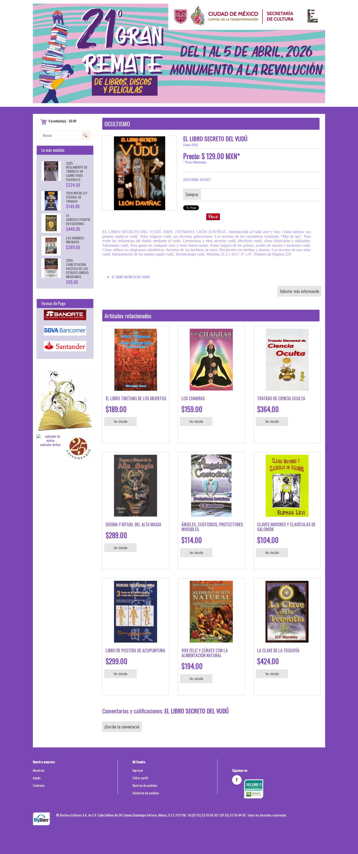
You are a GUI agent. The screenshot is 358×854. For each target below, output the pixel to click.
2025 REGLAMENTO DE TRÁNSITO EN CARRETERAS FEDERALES (76, 171)
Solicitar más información (299, 291)
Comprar (192, 194)
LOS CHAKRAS (193, 398)
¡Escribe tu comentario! (121, 727)
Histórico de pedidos (145, 792)
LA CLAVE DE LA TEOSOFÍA (278, 650)
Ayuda (36, 777)
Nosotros (38, 770)
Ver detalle (120, 421)
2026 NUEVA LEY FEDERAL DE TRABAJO (76, 197)
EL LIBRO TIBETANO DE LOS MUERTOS (136, 398)
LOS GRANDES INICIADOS (75, 240)
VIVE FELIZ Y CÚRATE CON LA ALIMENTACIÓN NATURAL (204, 652)
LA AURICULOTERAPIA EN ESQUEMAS (78, 219)
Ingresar (137, 770)
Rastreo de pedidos (144, 785)
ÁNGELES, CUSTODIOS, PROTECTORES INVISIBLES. (212, 526)
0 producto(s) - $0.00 (62, 120)
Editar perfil (140, 777)
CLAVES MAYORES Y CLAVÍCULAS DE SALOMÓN (286, 526)
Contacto (39, 785)
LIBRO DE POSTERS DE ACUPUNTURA (135, 650)
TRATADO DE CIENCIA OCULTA (281, 398)
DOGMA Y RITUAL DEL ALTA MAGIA (133, 524)
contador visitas (50, 444)
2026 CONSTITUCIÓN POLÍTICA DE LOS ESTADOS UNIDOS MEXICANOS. (77, 268)
